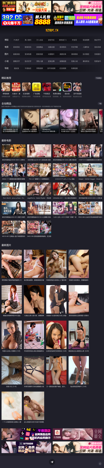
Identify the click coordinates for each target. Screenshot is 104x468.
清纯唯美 (74, 54)
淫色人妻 (39, 61)
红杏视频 (63, 68)
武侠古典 (51, 61)
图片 (7, 54)
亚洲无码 (16, 47)
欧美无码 (28, 47)
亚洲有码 (63, 47)
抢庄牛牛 (97, 40)
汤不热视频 (51, 68)
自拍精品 (39, 47)
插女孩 (16, 68)
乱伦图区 (86, 54)
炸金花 (74, 40)
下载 (100, 104)
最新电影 (6, 140)
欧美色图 (39, 54)
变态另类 (97, 47)
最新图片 (6, 245)
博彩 (7, 40)
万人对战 (39, 40)
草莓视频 (39, 68)
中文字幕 (74, 47)
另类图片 (97, 54)
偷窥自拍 (16, 54)
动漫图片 (51, 54)
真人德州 (28, 40)
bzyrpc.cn (52, 30)
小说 (7, 61)
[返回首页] (100, 463)
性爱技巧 (97, 61)
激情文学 (16, 61)
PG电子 (16, 40)
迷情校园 (63, 61)
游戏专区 (51, 40)
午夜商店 (28, 68)
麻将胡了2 (63, 40)
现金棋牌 (86, 40)
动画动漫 (51, 47)
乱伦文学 (28, 61)
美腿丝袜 (63, 54)
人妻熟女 (86, 47)
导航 (7, 68)
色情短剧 (74, 68)
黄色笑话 (86, 61)
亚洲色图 (28, 54)
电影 (7, 47)
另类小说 (74, 61)
